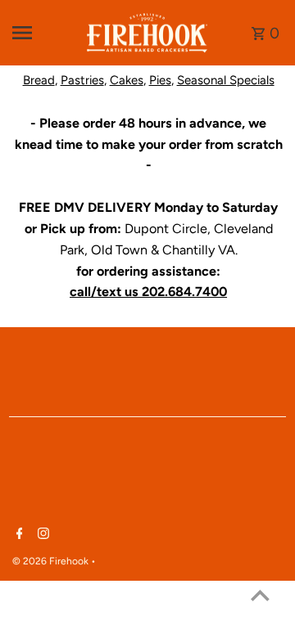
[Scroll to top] (260, 595)
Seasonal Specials (226, 80)
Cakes (126, 80)
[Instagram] (41, 535)
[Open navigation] (42, 32)
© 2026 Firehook (51, 561)
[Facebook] (17, 535)
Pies (160, 80)
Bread (39, 80)
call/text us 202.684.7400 (148, 291)
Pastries (82, 80)
